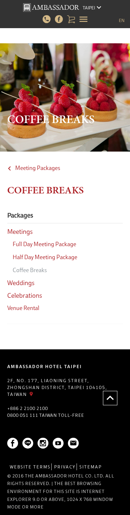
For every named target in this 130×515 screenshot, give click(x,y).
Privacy (65, 467)
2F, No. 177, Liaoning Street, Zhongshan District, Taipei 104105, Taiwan (57, 387)
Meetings (20, 231)
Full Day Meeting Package (44, 244)
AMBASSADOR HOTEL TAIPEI (44, 366)
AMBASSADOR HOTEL (51, 7)
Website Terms (30, 467)
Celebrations (24, 295)
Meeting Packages (37, 168)
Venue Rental (23, 308)
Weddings (21, 282)
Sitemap (90, 467)
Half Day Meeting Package (45, 257)
